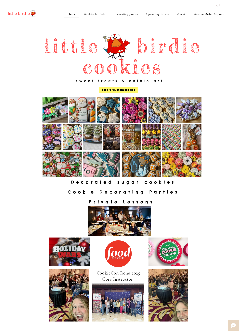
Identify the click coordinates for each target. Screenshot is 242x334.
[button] (19, 13)
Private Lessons (121, 201)
